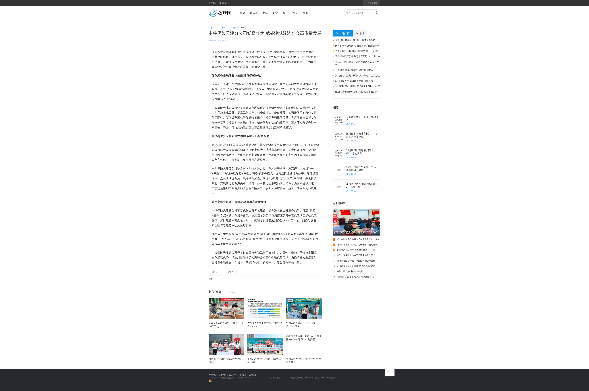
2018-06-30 (351, 141)
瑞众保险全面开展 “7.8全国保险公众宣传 (356, 261)
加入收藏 (223, 3)
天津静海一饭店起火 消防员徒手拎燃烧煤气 (357, 45)
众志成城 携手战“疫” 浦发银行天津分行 (355, 40)
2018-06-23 (351, 191)
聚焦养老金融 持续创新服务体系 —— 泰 (356, 250)
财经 (275, 12)
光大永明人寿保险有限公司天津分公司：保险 (358, 239)
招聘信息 (242, 375)
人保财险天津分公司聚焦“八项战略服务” (356, 266)
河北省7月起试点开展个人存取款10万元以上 (357, 75)
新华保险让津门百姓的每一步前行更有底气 (357, 244)
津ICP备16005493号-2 (259, 378)
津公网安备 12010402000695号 (224, 382)
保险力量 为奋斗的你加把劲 (350, 271)
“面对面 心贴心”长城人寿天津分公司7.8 (355, 277)
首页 (242, 12)
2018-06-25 (351, 174)
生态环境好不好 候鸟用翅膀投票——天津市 (357, 51)
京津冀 (254, 12)
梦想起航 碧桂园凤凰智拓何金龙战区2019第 (357, 86)
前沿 (285, 12)
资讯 (295, 12)
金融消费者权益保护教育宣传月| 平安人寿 (356, 91)
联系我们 (222, 375)
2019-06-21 (351, 124)
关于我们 (212, 375)
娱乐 (306, 12)
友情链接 (252, 375)
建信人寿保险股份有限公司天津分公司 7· (356, 255)
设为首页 (212, 3)
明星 (336, 107)
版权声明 (232, 375)
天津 (235, 28)
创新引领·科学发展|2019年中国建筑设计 (355, 70)
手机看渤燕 (371, 3)
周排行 (360, 33)
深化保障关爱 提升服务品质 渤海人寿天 (355, 81)
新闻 (265, 12)
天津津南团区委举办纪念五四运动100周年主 (357, 56)
